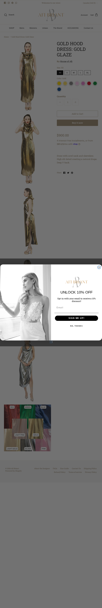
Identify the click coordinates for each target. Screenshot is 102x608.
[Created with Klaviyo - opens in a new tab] (51, 342)
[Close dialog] (99, 267)
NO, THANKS (76, 326)
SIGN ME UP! (76, 318)
